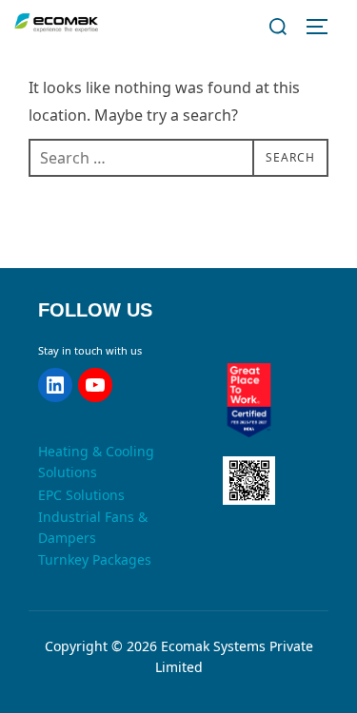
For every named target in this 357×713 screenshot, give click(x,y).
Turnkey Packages (94, 559)
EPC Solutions (81, 495)
